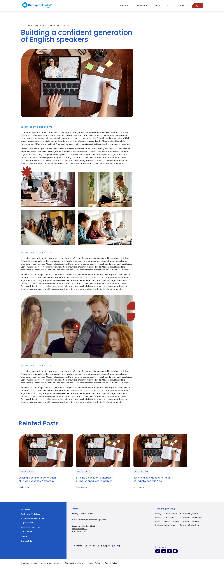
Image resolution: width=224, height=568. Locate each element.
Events (157, 5)
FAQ (169, 5)
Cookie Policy (111, 563)
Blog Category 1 (141, 471)
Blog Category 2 (84, 471)
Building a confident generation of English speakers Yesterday (37, 479)
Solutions (124, 5)
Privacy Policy (94, 563)
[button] (77, 327)
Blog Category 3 (26, 471)
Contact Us (183, 5)
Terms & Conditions (74, 563)
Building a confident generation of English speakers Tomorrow (94, 479)
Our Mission (141, 5)
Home (23, 25)
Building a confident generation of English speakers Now (152, 479)
